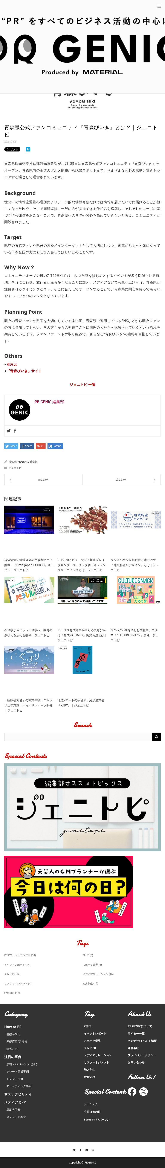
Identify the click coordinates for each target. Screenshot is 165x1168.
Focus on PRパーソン (97, 1119)
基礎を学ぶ (13, 1034)
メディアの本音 (16, 1117)
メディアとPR (15, 1102)
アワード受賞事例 (17, 1071)
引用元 (12, 364)
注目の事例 (12, 1056)
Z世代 (87, 955)
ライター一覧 (136, 1033)
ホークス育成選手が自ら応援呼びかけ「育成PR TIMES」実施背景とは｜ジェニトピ (82, 635)
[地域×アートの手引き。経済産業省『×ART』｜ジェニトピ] (83, 671)
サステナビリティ (18, 1094)
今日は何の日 (92, 1112)
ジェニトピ (15, 468)
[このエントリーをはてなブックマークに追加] (28, 150)
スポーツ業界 (92, 964)
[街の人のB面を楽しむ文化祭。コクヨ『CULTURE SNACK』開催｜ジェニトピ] (136, 601)
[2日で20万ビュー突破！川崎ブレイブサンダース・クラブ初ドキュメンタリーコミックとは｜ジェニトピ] (83, 530)
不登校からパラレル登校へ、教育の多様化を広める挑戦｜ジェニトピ (28, 632)
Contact (85, 1149)
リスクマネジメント (17, 983)
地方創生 (90, 983)
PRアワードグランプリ (20, 955)
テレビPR (12, 974)
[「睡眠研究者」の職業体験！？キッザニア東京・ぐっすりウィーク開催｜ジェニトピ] (29, 671)
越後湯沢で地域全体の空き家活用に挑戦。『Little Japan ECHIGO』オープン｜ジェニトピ (29, 565)
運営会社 (133, 1048)
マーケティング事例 (19, 1086)
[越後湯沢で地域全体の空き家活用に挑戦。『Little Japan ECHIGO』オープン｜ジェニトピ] (29, 530)
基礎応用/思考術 (16, 1041)
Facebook (79, 1149)
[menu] (159, 6)
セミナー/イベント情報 (142, 1041)
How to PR (12, 1026)
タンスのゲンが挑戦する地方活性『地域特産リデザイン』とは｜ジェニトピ (135, 565)
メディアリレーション (98, 974)
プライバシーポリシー (142, 1055)
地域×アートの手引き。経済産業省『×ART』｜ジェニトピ (81, 702)
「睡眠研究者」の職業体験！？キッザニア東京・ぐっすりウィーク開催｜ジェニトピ (28, 705)
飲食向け (12, 993)
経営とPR (12, 1049)
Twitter (73, 1149)
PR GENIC (90, 1162)
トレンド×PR (14, 1079)
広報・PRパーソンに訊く (22, 1064)
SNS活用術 (13, 1110)
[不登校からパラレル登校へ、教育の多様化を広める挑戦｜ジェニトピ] (29, 601)
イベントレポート (17, 964)
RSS (92, 1149)
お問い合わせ (136, 1062)
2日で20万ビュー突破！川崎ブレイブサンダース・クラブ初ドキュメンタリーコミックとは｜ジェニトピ (82, 565)
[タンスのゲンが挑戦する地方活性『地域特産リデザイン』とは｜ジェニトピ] (136, 530)
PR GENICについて (140, 1026)
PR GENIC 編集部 (28, 461)
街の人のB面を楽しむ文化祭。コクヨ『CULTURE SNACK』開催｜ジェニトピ (135, 635)
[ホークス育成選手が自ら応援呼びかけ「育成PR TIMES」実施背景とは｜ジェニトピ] (83, 601)
